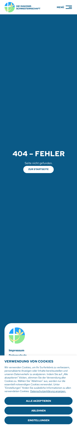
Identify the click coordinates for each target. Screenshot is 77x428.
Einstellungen (38, 420)
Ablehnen (38, 410)
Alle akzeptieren (38, 401)
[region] (38, 391)
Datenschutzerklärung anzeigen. (48, 391)
